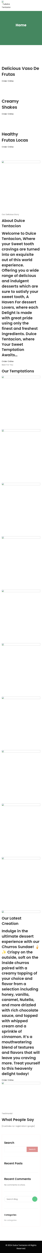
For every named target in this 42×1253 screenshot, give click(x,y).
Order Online (8, 81)
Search (9, 1142)
